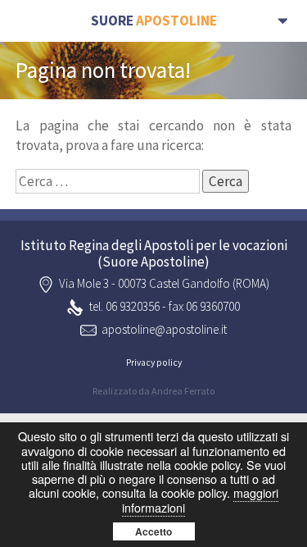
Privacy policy (154, 363)
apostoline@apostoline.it (164, 329)
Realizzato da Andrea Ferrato (153, 391)
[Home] (154, 21)
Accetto (153, 531)
